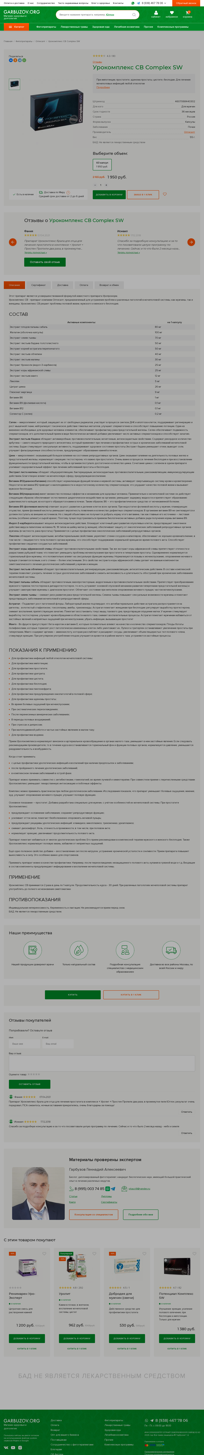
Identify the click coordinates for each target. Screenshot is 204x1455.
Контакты (118, 3)
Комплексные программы (173, 26)
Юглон (110, 14)
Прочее (148, 26)
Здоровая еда (100, 26)
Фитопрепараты (46, 26)
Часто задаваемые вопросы (73, 3)
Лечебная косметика (126, 26)
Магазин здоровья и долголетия (15, 17)
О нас (31, 3)
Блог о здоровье (100, 3)
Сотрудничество (46, 3)
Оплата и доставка (14, 3)
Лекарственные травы (74, 26)
